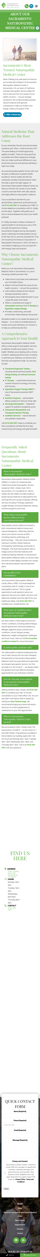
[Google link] (23, 1240)
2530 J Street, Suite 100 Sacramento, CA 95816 (13, 874)
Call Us (11, 1255)
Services (20, 1229)
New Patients (20, 1220)
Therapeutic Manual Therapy (17, 413)
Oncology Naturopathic (14, 404)
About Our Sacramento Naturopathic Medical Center (20, 1214)
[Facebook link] (16, 1240)
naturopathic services (14, 306)
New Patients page (18, 701)
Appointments (20, 1225)
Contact (20, 1233)
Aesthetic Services (12, 416)
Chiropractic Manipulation (15, 410)
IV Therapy (9, 380)
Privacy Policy (20, 1179)
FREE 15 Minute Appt (31, 6)
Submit (6, 1189)
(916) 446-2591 (27, 6)
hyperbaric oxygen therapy (16, 309)
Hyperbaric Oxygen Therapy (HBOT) (19, 389)
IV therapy (32, 306)
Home (20, 1208)
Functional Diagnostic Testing (17, 369)
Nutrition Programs (13, 398)
